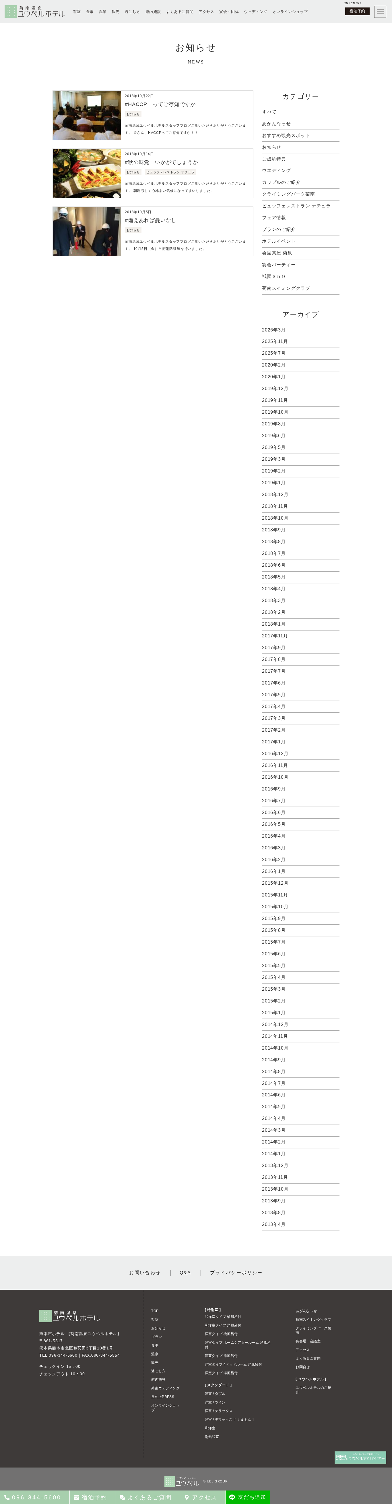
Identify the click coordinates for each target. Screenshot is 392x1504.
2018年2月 (274, 612)
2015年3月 (274, 989)
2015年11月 (275, 894)
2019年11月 (275, 400)
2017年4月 (274, 706)
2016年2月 (274, 859)
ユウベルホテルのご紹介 (313, 1390)
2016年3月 (274, 847)
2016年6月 (274, 812)
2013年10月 (275, 1189)
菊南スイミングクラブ (286, 288)
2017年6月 (274, 682)
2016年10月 (275, 777)
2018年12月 (275, 494)
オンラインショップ (290, 11)
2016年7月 (274, 800)
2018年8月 (274, 541)
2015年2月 (274, 1000)
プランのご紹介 (279, 229)
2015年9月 (274, 918)
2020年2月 (274, 364)
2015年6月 (274, 953)
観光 (116, 11)
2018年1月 (274, 624)
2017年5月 (274, 694)
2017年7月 (274, 671)
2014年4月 (274, 1118)
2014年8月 (274, 1071)
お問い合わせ (145, 1272)
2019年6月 (274, 435)
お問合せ (303, 1367)
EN (346, 3)
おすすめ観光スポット (286, 135)
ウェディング (255, 11)
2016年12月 (275, 753)
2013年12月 (275, 1165)
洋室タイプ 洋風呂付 (221, 1356)
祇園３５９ (274, 276)
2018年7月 (274, 553)
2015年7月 (274, 942)
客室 (77, 11)
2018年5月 (274, 576)
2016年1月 (274, 871)
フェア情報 (274, 217)
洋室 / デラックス (219, 1411)
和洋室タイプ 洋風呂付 (223, 1325)
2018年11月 (275, 506)
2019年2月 (274, 470)
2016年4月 (274, 836)
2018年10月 (275, 518)
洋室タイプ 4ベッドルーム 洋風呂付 (233, 1364)
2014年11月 (275, 1036)
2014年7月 (274, 1083)
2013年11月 (275, 1177)
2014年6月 (274, 1094)
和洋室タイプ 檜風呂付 (223, 1317)
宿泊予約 (357, 11)
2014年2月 (274, 1141)
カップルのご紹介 (281, 182)
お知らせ (271, 147)
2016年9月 (274, 788)
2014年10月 (275, 1048)
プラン (156, 1337)
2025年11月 (275, 341)
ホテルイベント (279, 241)
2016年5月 (274, 824)
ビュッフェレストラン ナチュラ (296, 205)
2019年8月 (274, 423)
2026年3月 (274, 329)
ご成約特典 (274, 159)
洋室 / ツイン (215, 1402)
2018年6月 (274, 565)
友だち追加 (252, 1497)
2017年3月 (274, 718)
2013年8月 (274, 1212)
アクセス (206, 11)
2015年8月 (274, 930)
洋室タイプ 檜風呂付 (221, 1334)
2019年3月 (274, 459)
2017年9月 (274, 647)
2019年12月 (275, 388)
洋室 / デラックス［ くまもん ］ (230, 1420)
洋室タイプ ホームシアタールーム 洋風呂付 (238, 1345)
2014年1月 (274, 1153)
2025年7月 (274, 353)
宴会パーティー (279, 264)
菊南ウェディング (165, 1388)
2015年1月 (274, 1012)
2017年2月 (274, 730)
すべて (269, 111)
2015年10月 (275, 906)
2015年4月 (274, 977)
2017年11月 (275, 635)
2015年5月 (274, 965)
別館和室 (212, 1437)
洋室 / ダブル (215, 1394)
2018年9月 (274, 529)
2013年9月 (274, 1200)
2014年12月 (275, 1024)
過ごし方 (132, 11)
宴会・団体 (229, 11)
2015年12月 (275, 883)
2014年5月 (274, 1106)
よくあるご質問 (180, 11)
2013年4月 (274, 1224)
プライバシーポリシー (236, 1272)
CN (353, 3)
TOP (154, 1311)
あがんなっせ (276, 123)
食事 (90, 11)
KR (359, 3)
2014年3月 (274, 1130)
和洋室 (210, 1428)
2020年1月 (274, 376)
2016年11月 (275, 765)
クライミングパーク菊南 (288, 194)
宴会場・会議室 (308, 1341)
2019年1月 (274, 482)
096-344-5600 (63, 1355)
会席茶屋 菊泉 (277, 252)
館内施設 (153, 11)
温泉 (103, 11)
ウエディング (276, 170)
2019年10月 (275, 412)
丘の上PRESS (162, 1397)
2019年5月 (274, 447)
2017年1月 (274, 741)
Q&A (185, 1272)
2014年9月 (274, 1059)
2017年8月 (274, 659)
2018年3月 (274, 600)
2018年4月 (274, 588)
